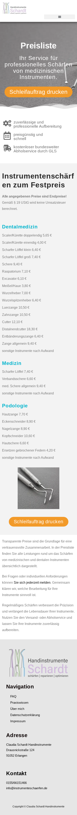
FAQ (13, 696)
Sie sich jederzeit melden (32, 582)
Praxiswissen (19, 702)
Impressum (18, 721)
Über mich (17, 708)
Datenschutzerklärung (25, 715)
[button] (59, 16)
